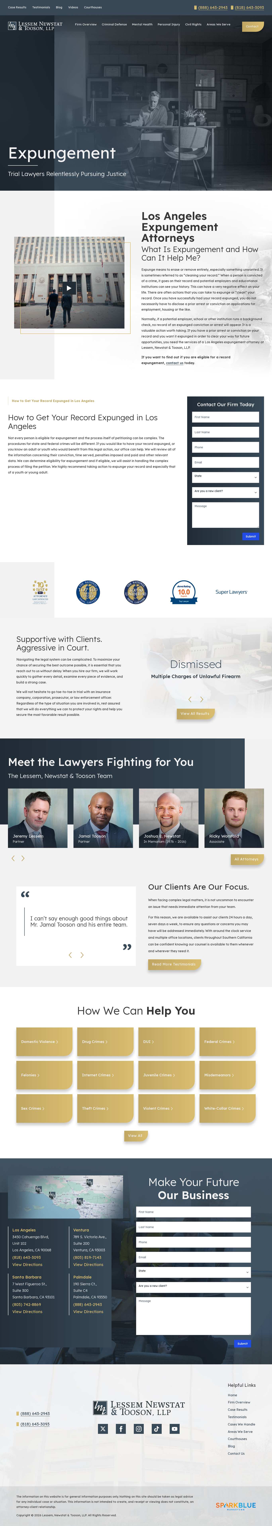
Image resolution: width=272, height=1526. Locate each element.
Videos (73, 7)
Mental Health (142, 24)
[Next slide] (202, 699)
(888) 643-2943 (213, 7)
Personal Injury (169, 24)
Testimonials (41, 7)
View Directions (27, 1264)
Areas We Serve (218, 24)
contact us (174, 363)
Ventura (81, 1229)
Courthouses (93, 7)
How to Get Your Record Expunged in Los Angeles (53, 401)
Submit (251, 536)
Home (232, 1395)
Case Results (17, 7)
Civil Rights (193, 24)
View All (135, 1135)
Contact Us (236, 1453)
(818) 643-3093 (249, 7)
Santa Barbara (26, 1277)
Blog (59, 7)
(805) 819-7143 (87, 1257)
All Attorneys (247, 859)
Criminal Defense (114, 24)
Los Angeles (24, 1229)
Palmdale (82, 1277)
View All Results (195, 713)
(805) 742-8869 (26, 1304)
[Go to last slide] (190, 699)
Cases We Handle (241, 1424)
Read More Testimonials (174, 964)
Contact (252, 26)
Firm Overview (86, 24)
